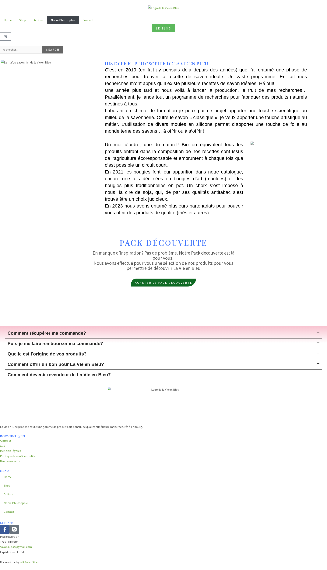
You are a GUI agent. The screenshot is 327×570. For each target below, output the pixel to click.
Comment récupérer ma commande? (47, 333)
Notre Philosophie (63, 20)
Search (52, 49)
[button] (163, 333)
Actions (38, 20)
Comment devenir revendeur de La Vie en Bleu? (59, 374)
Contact (88, 20)
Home (8, 20)
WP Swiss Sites (29, 562)
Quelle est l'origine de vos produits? (47, 353)
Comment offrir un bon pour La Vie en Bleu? (56, 364)
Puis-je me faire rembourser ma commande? (55, 343)
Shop (22, 20)
